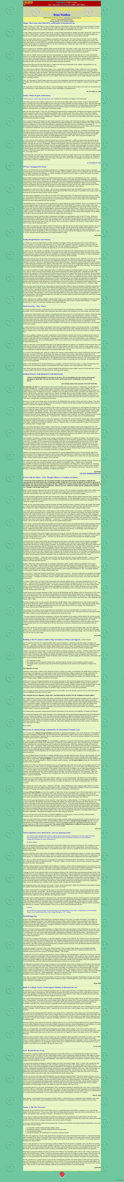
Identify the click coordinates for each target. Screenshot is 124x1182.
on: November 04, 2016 (94, 162)
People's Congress (69, 21)
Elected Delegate (55, 21)
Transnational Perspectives (64, 19)
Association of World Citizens (72, 17)
